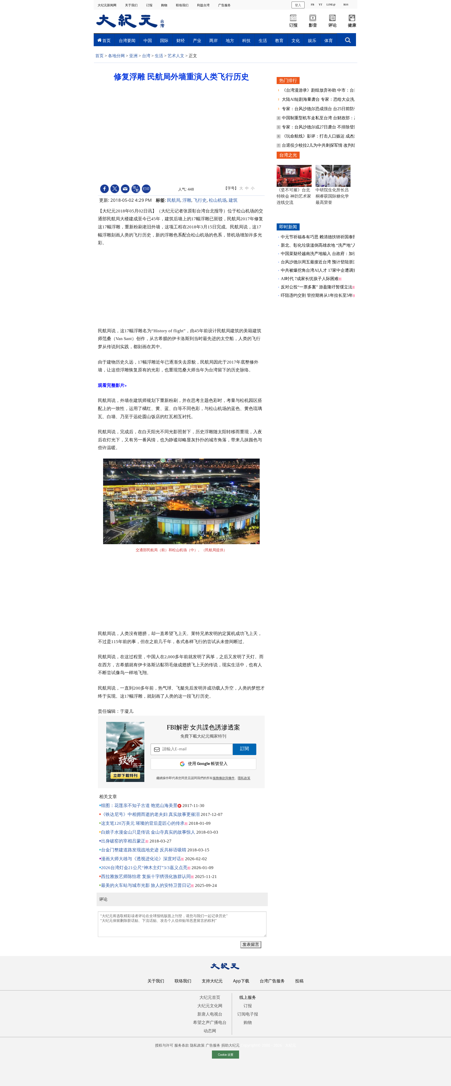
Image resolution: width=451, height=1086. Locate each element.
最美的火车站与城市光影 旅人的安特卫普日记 (146, 885)
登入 (298, 5)
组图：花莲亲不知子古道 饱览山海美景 (139, 805)
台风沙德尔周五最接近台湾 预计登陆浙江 (319, 262)
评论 (332, 25)
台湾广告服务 (272, 981)
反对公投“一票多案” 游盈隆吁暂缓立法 (316, 287)
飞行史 (200, 200)
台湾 (146, 56)
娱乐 (312, 40)
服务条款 (181, 1045)
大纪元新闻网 (107, 5)
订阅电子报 (247, 1014)
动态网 (210, 1031)
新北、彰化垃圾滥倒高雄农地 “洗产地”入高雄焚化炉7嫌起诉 (336, 245)
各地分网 (116, 56)
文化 (296, 40)
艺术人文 (176, 56)
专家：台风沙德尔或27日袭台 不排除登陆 (320, 127)
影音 (313, 25)
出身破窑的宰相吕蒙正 (123, 841)
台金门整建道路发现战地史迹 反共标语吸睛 (143, 849)
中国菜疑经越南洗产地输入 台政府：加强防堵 (323, 253)
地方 (230, 40)
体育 (328, 40)
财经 (180, 40)
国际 (164, 40)
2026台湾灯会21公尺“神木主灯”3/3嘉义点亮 (144, 867)
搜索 (348, 38)
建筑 (233, 200)
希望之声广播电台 (210, 1022)
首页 (106, 40)
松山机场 (218, 200)
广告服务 (225, 5)
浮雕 (186, 200)
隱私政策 (244, 778)
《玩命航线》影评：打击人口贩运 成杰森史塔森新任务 (333, 136)
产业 (197, 40)
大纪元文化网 (209, 1005)
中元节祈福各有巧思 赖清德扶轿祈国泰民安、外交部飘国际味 (338, 237)
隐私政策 (197, 1045)
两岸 (213, 40)
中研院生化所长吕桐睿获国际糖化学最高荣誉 (332, 196)
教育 (279, 40)
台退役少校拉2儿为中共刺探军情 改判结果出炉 (326, 145)
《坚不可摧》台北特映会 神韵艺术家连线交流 (294, 196)
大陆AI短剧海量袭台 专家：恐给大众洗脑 (320, 99)
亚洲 (133, 56)
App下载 (241, 981)
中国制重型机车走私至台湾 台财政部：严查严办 (327, 118)
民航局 (173, 200)
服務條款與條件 (224, 778)
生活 (263, 40)
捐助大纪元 (230, 1045)
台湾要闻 (127, 40)
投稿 (299, 981)
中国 (148, 40)
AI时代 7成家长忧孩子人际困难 (310, 278)
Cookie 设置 (225, 1054)
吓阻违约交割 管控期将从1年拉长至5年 (317, 295)
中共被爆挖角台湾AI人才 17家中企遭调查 (319, 270)
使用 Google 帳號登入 (208, 764)
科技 (246, 40)
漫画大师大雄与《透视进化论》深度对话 (141, 858)
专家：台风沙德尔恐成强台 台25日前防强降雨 (324, 108)
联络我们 (182, 5)
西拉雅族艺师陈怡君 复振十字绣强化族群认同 (146, 876)
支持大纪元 (212, 981)
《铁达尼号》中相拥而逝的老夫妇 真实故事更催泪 (150, 814)
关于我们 (131, 5)
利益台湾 (203, 5)
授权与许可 (164, 1045)
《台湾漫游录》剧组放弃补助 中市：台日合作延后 (329, 90)
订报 (149, 5)
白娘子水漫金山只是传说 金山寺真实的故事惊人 (148, 832)
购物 (164, 5)
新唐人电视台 (209, 1014)
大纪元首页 (209, 997)
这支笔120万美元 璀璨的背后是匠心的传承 (143, 823)
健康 (352, 25)
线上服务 (247, 997)
